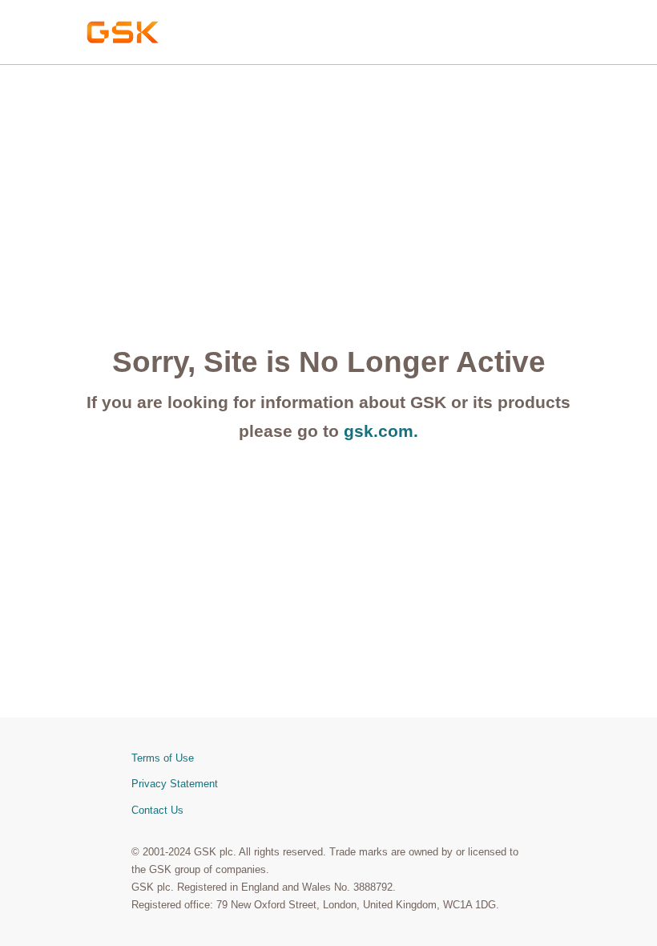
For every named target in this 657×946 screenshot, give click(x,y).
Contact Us (157, 810)
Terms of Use (162, 758)
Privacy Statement (174, 784)
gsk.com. (381, 431)
